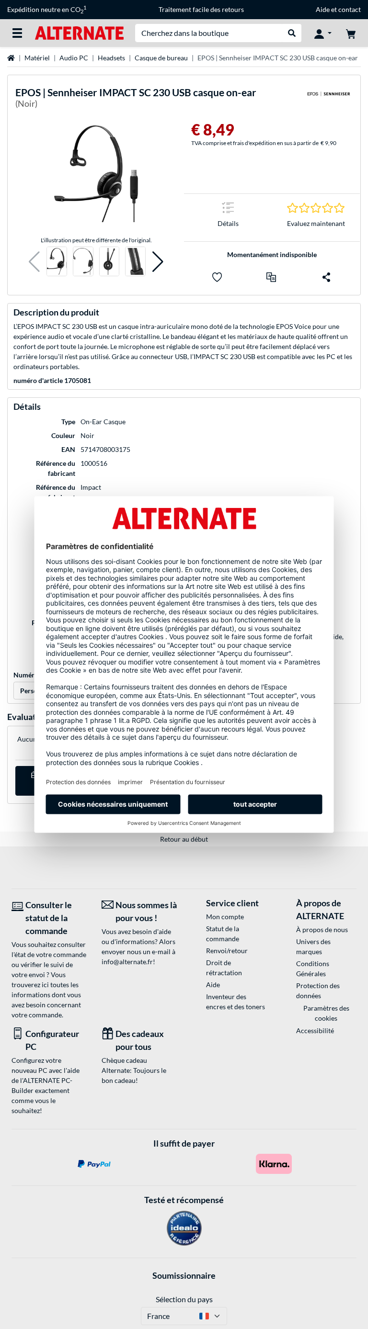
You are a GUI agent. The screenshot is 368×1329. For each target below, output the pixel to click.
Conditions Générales (312, 968)
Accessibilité (315, 1030)
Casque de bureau (161, 58)
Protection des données (318, 990)
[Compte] (323, 33)
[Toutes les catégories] (17, 33)
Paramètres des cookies (326, 1013)
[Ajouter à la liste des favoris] (217, 277)
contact (349, 9)
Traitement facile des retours (201, 9)
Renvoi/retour (227, 950)
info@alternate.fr (127, 961)
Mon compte (225, 916)
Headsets (111, 58)
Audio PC (73, 58)
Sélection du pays (184, 1299)
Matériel (37, 58)
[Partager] (326, 277)
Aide (323, 9)
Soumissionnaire (184, 1275)
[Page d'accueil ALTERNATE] (79, 32)
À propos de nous (322, 929)
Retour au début (184, 839)
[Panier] (351, 33)
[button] (34, 261)
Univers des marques (313, 946)
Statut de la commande (222, 933)
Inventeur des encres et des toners (235, 1001)
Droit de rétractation (224, 967)
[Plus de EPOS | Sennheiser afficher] (329, 100)
